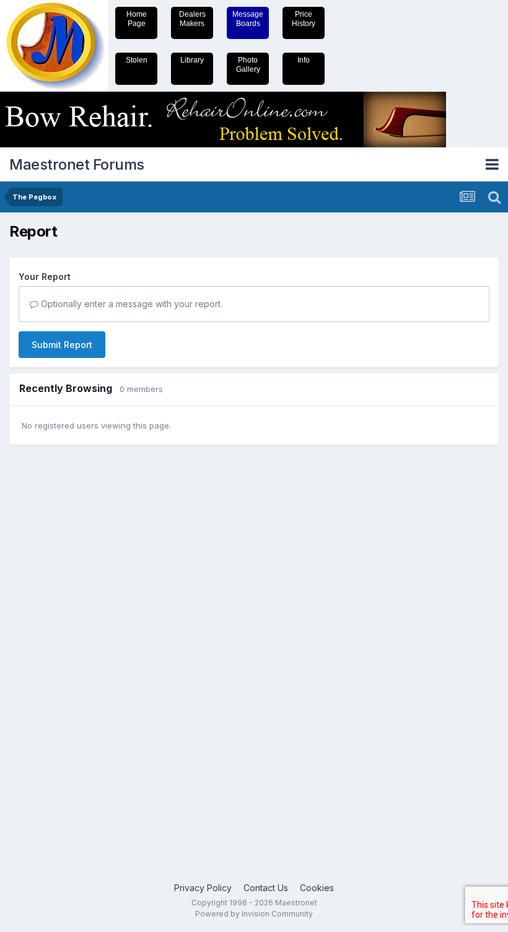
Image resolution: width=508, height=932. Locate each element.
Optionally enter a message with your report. (130, 303)
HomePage (136, 19)
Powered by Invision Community (254, 913)
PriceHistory (303, 19)
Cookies (317, 887)
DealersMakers (192, 19)
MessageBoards (247, 19)
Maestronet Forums (76, 164)
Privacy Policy (203, 887)
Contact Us (265, 887)
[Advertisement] (58, 646)
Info (303, 60)
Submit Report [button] (62, 344)
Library (192, 60)
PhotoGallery (248, 65)
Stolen (136, 60)
